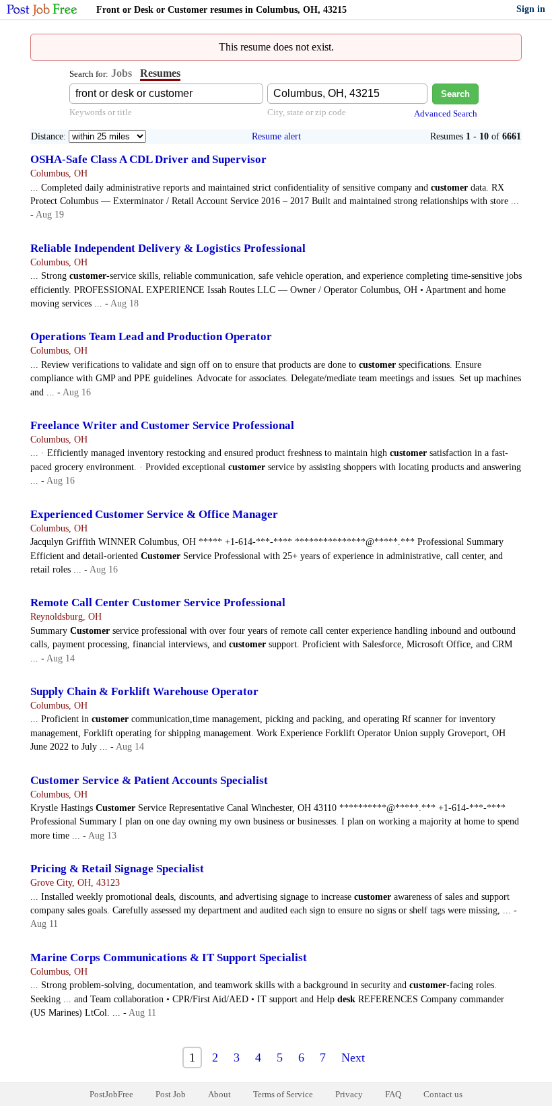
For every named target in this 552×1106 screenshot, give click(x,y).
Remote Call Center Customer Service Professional (157, 602)
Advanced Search (445, 113)
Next (353, 1057)
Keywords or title (100, 112)
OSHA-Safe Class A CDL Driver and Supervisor (148, 159)
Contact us (442, 1094)
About (219, 1094)
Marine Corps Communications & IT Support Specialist (168, 957)
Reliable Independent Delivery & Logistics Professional (168, 248)
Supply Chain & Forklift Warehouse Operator (144, 691)
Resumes (160, 73)
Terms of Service (283, 1094)
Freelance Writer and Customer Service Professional (162, 425)
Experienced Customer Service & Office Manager (154, 514)
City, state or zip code (306, 112)
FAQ (393, 1094)
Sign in (530, 9)
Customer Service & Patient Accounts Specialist (149, 780)
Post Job (171, 1094)
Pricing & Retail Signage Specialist (117, 868)
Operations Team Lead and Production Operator (151, 336)
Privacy (349, 1094)
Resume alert (276, 136)
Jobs (121, 73)
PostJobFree (111, 1094)
